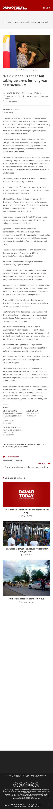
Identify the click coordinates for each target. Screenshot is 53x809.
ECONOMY (30, 775)
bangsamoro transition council (29, 444)
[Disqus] (26, 637)
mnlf (17, 447)
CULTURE (25, 777)
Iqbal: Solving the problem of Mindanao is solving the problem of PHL (13, 414)
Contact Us (35, 806)
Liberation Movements (27, 96)
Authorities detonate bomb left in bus (26, 598)
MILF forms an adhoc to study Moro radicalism (12, 428)
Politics (8, 98)
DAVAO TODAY (13, 93)
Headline (10, 96)
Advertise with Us (24, 806)
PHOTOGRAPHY (35, 777)
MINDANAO (16, 777)
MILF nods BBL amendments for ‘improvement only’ (26, 511)
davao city (7, 447)
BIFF (44, 444)
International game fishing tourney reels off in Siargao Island (26, 550)
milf (12, 447)
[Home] (3, 22)
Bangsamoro (12, 444)
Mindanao (44, 96)
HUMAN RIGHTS (19, 775)
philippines (24, 447)
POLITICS (9, 775)
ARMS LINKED (32, 411)
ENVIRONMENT (40, 775)
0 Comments (11, 102)
